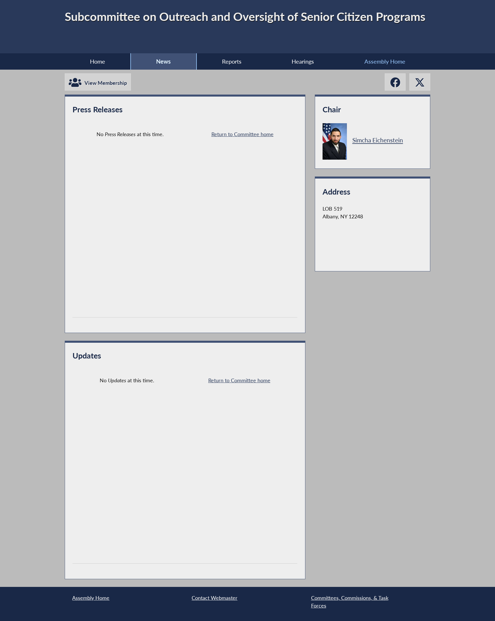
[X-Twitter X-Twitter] (419, 82)
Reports (231, 61)
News (163, 61)
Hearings (303, 61)
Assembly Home (384, 61)
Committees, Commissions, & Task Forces (349, 602)
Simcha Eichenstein (377, 140)
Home (97, 61)
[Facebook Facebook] (395, 82)
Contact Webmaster (214, 598)
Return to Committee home (242, 134)
